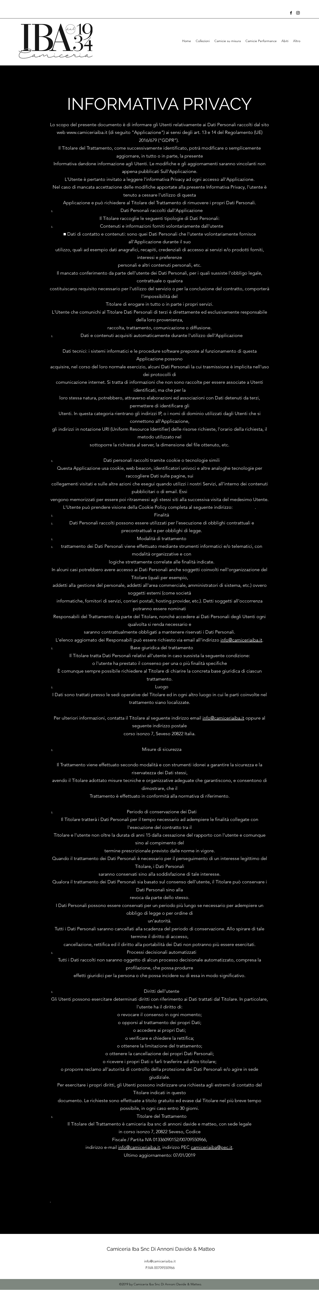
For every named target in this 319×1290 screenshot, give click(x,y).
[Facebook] (291, 13)
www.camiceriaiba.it (87, 132)
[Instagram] (298, 13)
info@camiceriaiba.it (241, 640)
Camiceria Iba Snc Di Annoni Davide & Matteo (161, 1249)
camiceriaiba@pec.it (211, 1147)
